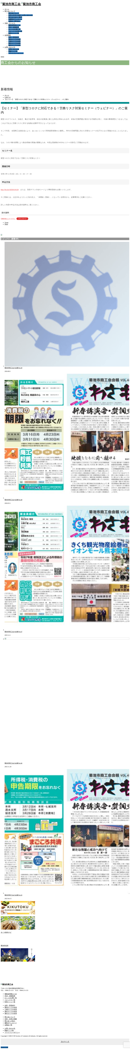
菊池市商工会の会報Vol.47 (13, 632)
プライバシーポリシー (16, 53)
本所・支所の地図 (11, 1019)
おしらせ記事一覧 (14, 29)
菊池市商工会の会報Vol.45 (13, 895)
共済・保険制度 (13, 27)
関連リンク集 (13, 51)
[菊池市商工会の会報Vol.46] (67, 639)
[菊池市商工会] (21, 4)
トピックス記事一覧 (15, 31)
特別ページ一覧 (13, 33)
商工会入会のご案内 (15, 17)
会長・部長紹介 (13, 37)
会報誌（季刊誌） (14, 21)
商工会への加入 (10, 1021)
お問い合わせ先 (10, 47)
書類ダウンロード (11, 1023)
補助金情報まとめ (14, 25)
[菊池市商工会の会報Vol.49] (67, 366)
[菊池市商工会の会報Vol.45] (67, 893)
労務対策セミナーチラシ (8, 218)
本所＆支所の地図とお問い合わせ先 (20, 15)
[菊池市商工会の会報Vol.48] (67, 498)
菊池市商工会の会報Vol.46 (13, 763)
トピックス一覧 (10, 1000)
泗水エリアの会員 (14, 43)
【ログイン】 (65, 1042)
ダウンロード (22, 218)
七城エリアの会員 (14, 41)
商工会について (10, 11)
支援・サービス (10, 23)
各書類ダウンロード (15, 19)
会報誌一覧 (8, 1025)
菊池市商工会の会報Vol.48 (13, 500)
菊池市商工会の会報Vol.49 (13, 368)
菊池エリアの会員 (14, 39)
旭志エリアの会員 (14, 45)
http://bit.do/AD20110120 (10, 190)
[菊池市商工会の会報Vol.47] (67, 630)
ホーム (7, 9)
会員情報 (8, 35)
